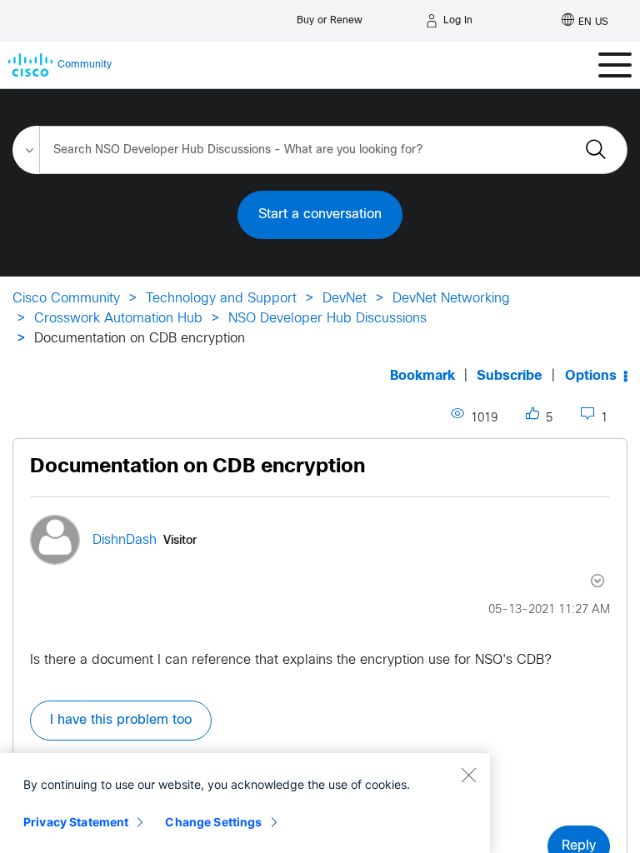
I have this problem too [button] (121, 720)
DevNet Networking (451, 298)
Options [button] (591, 376)
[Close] (468, 774)
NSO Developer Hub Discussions (327, 318)
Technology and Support (221, 298)
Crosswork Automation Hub (118, 318)
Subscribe (509, 376)
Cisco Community (66, 298)
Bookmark (422, 376)
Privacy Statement (75, 822)
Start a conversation (320, 214)
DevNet (344, 298)
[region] (245, 803)
